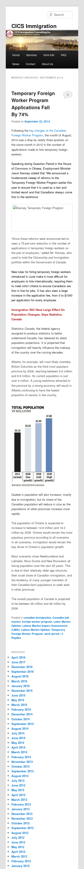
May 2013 (17, 790)
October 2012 (20, 823)
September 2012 (22, 828)
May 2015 (17, 700)
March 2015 (19, 705)
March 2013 (19, 799)
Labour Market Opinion (35, 630)
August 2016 (19, 676)
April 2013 (18, 795)
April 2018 (18, 657)
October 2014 (20, 719)
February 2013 (21, 804)
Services (31, 55)
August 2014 (19, 728)
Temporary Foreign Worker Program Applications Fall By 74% (33, 104)
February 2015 (21, 709)
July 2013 (17, 780)
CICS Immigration (34, 26)
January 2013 (20, 809)
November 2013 (22, 762)
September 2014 (22, 724)
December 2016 (21, 667)
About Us (47, 64)
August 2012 (19, 833)
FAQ (63, 55)
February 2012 (21, 861)
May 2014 (17, 742)
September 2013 (22, 771)
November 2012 (22, 818)
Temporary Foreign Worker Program (38, 632)
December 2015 (21, 690)
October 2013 (20, 766)
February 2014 (21, 757)
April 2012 (18, 851)
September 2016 (22, 671)
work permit (52, 634)
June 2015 (18, 695)
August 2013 (19, 776)
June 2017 (18, 662)
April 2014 (18, 747)
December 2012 (21, 814)
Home (16, 55)
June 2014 (18, 738)
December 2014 (21, 714)
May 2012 (17, 847)
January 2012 (20, 866)
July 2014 (17, 733)
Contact (30, 64)
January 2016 (20, 686)
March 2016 (19, 681)
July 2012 (17, 837)
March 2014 (19, 752)
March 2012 (19, 856)
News (15, 64)
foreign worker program (37, 622)
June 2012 (18, 842)
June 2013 (18, 785)
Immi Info (48, 55)
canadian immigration (37, 618)
